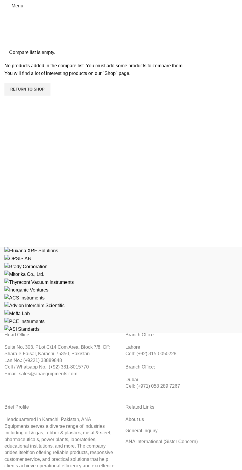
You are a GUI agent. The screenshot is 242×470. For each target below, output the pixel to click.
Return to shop (27, 89)
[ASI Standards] (121, 290)
